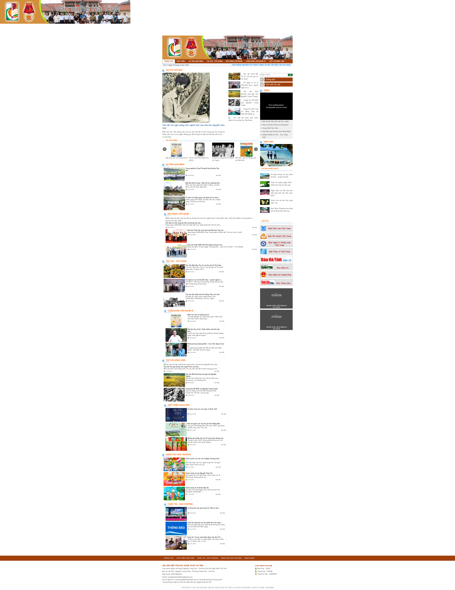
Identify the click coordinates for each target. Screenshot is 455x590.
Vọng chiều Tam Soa (270, 128)
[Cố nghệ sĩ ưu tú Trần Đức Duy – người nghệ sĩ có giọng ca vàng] (241, 83)
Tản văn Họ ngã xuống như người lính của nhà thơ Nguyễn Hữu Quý (193, 126)
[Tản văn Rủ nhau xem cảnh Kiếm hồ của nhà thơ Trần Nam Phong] (231, 118)
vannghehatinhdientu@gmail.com (180, 577)
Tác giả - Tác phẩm (40, 25)
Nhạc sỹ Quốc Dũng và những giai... (276, 125)
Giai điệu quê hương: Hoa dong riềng (276, 131)
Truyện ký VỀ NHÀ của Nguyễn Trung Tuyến (249, 102)
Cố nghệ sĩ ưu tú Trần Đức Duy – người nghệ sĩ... (204, 280)
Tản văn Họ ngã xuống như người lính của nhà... (182, 367)
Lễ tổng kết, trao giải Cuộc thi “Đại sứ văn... (203, 508)
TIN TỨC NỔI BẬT (174, 70)
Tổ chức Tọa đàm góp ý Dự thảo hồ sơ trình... (202, 197)
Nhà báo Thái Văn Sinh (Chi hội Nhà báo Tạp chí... (206, 230)
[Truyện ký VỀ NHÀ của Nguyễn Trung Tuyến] (241, 100)
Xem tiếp (218, 175)
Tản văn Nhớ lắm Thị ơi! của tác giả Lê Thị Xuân (249, 76)
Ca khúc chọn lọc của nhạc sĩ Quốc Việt (202, 409)
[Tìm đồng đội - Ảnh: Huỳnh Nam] (276, 156)
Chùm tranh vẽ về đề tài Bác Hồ (197, 488)
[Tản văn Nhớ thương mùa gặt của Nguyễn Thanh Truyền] (241, 91)
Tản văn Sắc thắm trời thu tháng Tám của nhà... (203, 294)
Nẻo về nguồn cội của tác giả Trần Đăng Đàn (203, 424)
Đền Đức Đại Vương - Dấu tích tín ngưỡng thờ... (203, 183)
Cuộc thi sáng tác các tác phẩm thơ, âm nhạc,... (205, 522)
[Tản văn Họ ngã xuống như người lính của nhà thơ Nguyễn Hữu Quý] (193, 98)
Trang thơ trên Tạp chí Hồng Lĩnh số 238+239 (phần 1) (249, 111)
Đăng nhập (249, 558)
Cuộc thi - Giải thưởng (180, 504)
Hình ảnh (268, 142)
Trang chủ (2, 25)
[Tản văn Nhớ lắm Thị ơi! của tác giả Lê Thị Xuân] (241, 74)
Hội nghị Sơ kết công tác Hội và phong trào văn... (184, 223)
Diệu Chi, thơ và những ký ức (177, 158)
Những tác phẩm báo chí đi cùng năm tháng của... (205, 438)
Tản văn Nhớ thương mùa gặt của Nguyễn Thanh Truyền (249, 93)
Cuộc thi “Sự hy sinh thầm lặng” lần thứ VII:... (204, 537)
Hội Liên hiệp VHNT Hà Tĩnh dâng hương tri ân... (205, 245)
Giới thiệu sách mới (178, 405)
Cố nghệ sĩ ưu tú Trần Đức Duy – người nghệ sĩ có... (249, 85)
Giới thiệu (9, 25)
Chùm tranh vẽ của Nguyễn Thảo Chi (199, 473)
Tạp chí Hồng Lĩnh (98, 25)
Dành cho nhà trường (178, 454)
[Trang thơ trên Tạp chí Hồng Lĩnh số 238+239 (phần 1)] (241, 109)
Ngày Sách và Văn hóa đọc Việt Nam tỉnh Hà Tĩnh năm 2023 (282, 193)
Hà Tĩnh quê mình (23, 25)
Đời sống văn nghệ (58, 25)
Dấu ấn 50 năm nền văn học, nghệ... (276, 121)
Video (267, 90)
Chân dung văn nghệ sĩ (78, 25)
